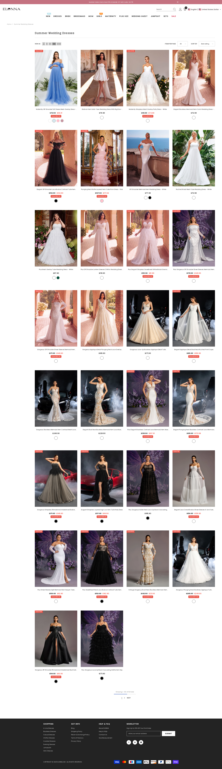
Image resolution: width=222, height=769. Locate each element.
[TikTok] (141, 742)
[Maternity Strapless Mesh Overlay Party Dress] (148, 78)
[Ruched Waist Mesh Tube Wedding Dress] (194, 158)
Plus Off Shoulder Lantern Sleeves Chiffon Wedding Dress (102, 269)
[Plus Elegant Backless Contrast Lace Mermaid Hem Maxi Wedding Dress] (148, 398)
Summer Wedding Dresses (23, 24)
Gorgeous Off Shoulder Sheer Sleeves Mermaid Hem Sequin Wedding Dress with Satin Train (56, 350)
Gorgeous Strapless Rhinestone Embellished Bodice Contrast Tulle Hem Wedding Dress (56, 510)
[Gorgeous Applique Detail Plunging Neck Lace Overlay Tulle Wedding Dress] (102, 318)
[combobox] (164, 9)
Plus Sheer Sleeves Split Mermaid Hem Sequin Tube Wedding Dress (56, 590)
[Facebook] (129, 742)
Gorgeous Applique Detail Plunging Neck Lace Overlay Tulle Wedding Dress (101, 350)
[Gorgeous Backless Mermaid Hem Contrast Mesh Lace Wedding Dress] (56, 398)
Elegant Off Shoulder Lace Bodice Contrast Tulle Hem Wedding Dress (56, 189)
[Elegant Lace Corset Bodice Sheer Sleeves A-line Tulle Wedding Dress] (194, 478)
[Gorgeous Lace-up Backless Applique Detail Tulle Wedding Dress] (148, 318)
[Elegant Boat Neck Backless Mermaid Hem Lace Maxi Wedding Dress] (102, 398)
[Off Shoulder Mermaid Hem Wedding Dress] (148, 158)
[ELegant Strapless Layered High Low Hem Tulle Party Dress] (102, 478)
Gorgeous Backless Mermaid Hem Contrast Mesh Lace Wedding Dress (56, 430)
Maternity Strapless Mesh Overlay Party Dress (148, 109)
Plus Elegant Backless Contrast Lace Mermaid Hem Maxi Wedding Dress (147, 430)
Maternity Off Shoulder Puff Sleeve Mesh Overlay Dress (56, 109)
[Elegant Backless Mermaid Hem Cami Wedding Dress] (194, 78)
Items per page (170, 44)
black (56, 201)
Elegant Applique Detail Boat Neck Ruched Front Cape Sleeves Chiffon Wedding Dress (193, 350)
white (50, 120)
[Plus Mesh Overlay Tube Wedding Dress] (56, 238)
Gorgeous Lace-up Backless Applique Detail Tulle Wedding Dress (148, 350)
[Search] (166, 9)
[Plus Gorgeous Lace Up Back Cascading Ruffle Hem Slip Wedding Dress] (102, 639)
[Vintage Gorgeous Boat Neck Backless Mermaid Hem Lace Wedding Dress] (148, 558)
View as (37, 44)
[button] (204, 9)
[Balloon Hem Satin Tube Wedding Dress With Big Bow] (102, 78)
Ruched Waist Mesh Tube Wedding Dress (194, 189)
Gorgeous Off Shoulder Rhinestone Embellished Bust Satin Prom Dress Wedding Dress (56, 670)
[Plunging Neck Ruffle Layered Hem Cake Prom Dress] (102, 158)
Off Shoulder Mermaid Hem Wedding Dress (147, 189)
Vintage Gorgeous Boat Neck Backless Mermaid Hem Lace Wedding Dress (147, 590)
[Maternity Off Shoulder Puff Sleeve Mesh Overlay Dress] (56, 78)
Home (9, 24)
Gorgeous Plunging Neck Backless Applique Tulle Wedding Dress (193, 590)
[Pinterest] (135, 742)
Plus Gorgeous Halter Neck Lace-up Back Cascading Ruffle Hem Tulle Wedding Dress (148, 510)
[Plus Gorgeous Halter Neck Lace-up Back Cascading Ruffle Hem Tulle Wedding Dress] (148, 478)
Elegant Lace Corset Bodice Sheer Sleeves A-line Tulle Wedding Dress (193, 510)
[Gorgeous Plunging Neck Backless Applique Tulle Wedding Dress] (194, 558)
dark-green (58, 278)
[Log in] (180, 9)
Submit (168, 733)
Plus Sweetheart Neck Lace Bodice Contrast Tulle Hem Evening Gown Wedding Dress (101, 590)
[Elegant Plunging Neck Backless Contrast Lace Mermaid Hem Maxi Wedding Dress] (194, 398)
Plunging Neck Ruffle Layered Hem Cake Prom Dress (102, 189)
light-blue (54, 120)
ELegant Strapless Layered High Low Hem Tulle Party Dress (102, 510)
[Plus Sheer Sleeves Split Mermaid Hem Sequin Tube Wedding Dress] (56, 558)
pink (58, 120)
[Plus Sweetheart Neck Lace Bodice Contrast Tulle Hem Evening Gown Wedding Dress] (102, 558)
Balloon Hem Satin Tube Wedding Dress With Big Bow (102, 109)
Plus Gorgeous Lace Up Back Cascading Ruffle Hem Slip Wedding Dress (102, 670)
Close (178, 2)
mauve (62, 120)
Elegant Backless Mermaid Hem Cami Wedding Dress (194, 109)
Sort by (194, 44)
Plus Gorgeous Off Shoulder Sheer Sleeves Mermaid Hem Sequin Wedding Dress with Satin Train (193, 269)
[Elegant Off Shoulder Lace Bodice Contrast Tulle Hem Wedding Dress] (56, 158)
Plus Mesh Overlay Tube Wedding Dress (56, 269)
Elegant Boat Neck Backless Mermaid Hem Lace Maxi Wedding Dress (102, 430)
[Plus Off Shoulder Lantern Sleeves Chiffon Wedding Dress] (102, 238)
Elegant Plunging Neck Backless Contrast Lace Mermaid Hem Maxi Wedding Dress (193, 430)
